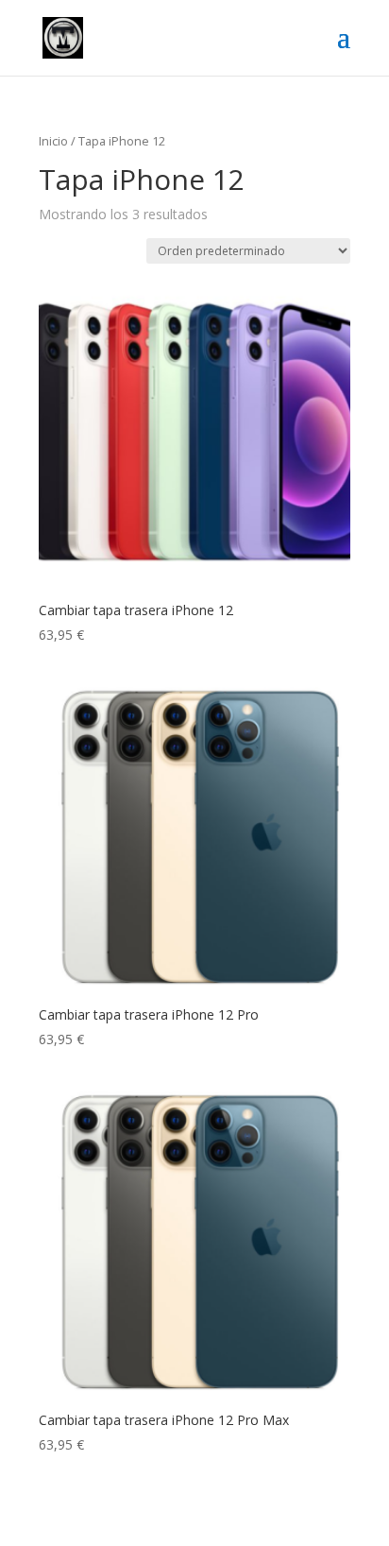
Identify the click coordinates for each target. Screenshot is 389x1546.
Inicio (53, 140)
